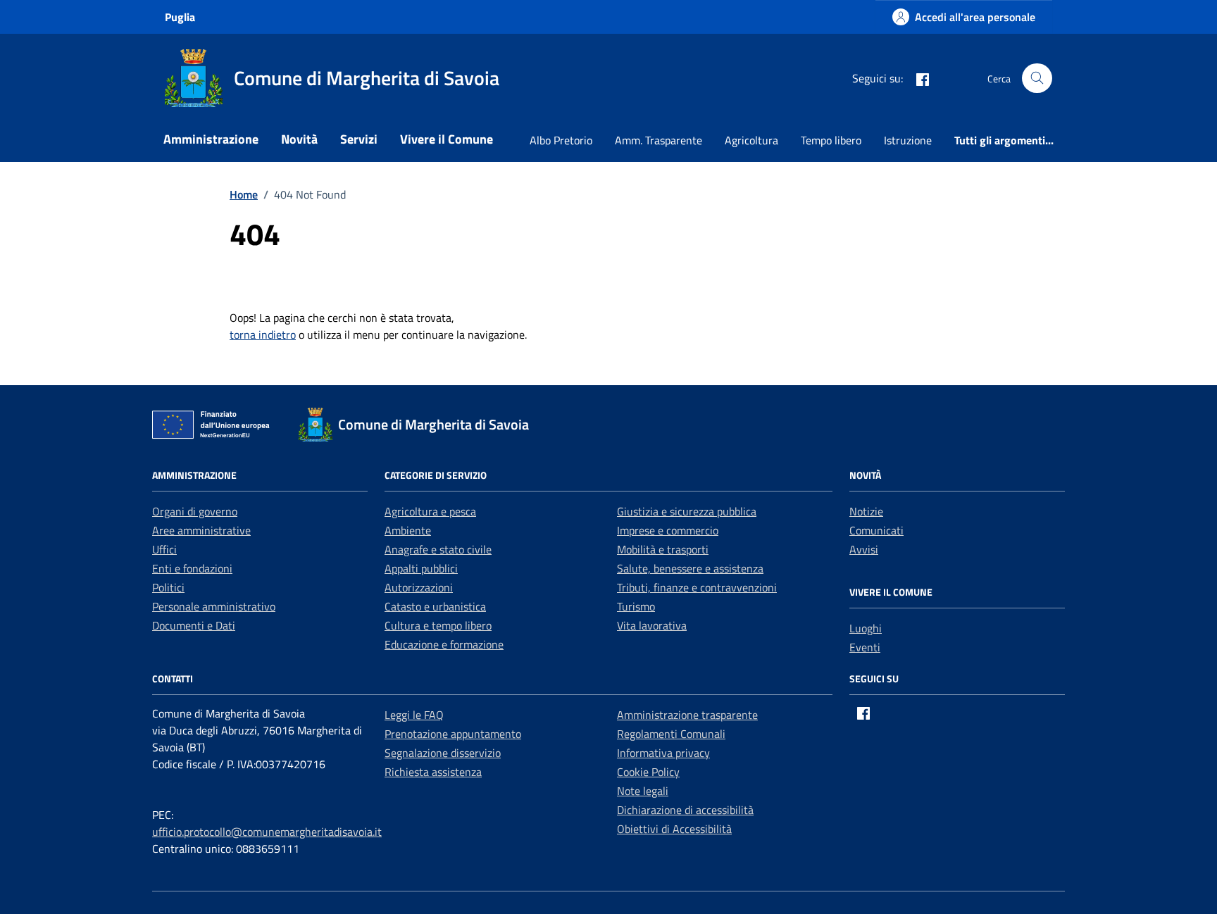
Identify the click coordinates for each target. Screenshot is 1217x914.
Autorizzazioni (419, 587)
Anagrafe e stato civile (438, 549)
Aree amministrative (201, 530)
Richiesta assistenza (433, 771)
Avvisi (863, 549)
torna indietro (263, 334)
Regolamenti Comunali (671, 733)
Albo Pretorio (561, 140)
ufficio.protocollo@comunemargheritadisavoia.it (267, 831)
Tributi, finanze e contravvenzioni (697, 587)
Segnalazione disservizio (443, 752)
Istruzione (908, 140)
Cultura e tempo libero (438, 625)
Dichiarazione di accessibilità (685, 809)
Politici (168, 587)
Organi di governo (194, 511)
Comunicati (876, 530)
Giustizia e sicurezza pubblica (686, 511)
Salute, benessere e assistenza (690, 568)
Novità (299, 139)
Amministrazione (210, 139)
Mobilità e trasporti (663, 549)
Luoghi (865, 628)
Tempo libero (831, 140)
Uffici (164, 549)
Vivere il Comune (446, 139)
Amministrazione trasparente (687, 714)
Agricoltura (751, 140)
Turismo (636, 606)
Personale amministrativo (213, 606)
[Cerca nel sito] (1037, 78)
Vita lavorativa (652, 625)
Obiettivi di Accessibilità (674, 828)
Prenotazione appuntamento (453, 733)
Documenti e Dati (193, 625)
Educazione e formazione (444, 644)
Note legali (642, 790)
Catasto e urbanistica (435, 606)
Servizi (358, 139)
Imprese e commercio (667, 530)
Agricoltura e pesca (430, 511)
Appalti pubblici (421, 568)
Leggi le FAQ (414, 714)
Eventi (864, 647)
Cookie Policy (648, 771)
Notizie (866, 511)
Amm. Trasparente (658, 140)
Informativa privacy (663, 752)
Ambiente (408, 530)
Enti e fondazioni (192, 568)
